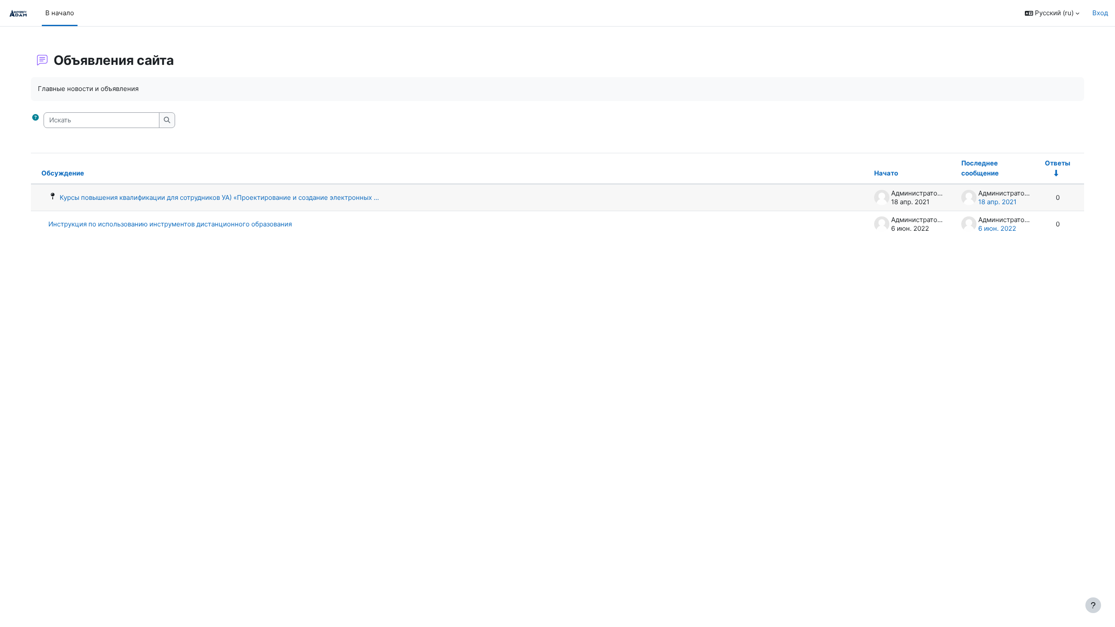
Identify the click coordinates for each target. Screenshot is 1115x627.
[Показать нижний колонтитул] (1093, 605)
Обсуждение (62, 173)
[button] (1052, 13)
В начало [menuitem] (59, 13)
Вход (1100, 13)
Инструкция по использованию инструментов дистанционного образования (170, 224)
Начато (886, 173)
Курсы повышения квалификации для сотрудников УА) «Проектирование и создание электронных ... (219, 197)
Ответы (1057, 163)
